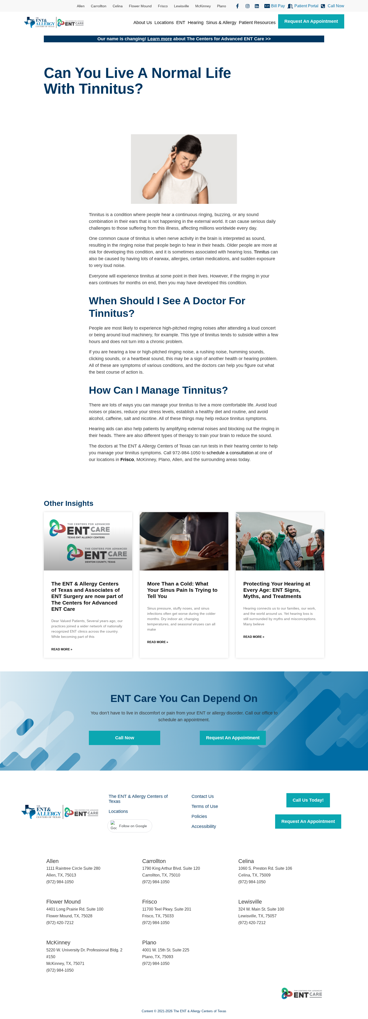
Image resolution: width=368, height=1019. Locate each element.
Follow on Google (133, 826)
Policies (199, 816)
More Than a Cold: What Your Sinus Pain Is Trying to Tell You (182, 590)
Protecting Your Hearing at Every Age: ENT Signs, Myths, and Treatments (276, 590)
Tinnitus (261, 251)
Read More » (61, 649)
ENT (180, 22)
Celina (118, 6)
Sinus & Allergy (221, 22)
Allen (81, 6)
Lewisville (181, 6)
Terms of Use (205, 806)
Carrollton (98, 6)
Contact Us (203, 796)
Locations (164, 22)
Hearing (196, 22)
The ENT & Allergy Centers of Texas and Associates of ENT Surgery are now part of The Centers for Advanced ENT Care (87, 596)
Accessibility (204, 826)
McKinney (203, 6)
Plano (221, 6)
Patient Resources (257, 22)
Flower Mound (140, 6)
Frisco (163, 6)
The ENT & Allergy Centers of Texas (138, 799)
